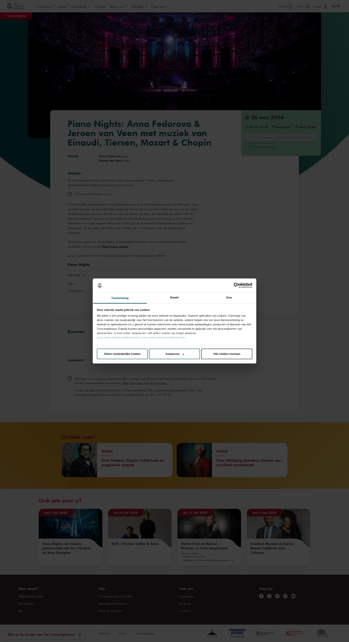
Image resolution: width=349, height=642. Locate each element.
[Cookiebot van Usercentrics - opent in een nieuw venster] (236, 285)
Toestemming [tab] (120, 298)
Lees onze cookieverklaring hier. (119, 337)
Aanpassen (172, 353)
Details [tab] (174, 297)
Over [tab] (229, 297)
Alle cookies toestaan (226, 353)
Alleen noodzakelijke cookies (122, 353)
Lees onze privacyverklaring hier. (163, 337)
